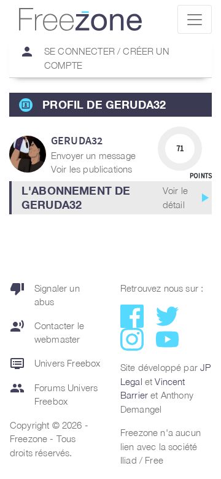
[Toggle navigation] (194, 19)
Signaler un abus (45, 294)
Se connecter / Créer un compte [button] (94, 57)
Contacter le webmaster (47, 332)
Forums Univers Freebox (54, 394)
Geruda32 (77, 140)
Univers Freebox (55, 363)
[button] (110, 197)
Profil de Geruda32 (104, 104)
